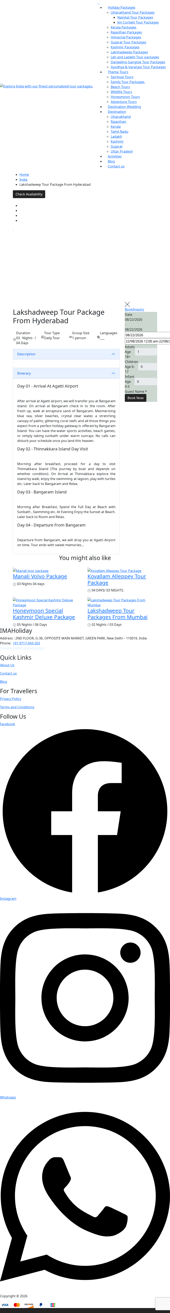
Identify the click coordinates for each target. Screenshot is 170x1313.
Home (24, 174)
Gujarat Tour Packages (128, 42)
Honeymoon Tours (125, 97)
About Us (7, 665)
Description (26, 354)
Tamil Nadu (119, 131)
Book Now (136, 398)
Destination (117, 111)
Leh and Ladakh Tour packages (135, 57)
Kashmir (117, 141)
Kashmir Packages (125, 47)
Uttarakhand (121, 116)
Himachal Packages (126, 37)
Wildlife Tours (121, 92)
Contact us (116, 166)
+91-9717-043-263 (26, 643)
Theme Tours (118, 72)
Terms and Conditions (17, 707)
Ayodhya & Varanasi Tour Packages (138, 67)
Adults (130, 347)
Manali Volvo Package (40, 576)
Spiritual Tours (122, 77)
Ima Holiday (37, 1296)
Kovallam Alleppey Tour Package (116, 579)
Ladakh (116, 136)
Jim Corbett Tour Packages (138, 22)
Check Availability (29, 194)
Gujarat (117, 146)
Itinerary (24, 373)
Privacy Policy (10, 699)
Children (131, 361)
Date (128, 314)
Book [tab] (129, 309)
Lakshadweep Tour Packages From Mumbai (117, 614)
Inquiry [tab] (138, 309)
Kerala (116, 126)
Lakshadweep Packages (129, 52)
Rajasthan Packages (126, 32)
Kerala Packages (123, 27)
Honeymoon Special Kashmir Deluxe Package (44, 614)
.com (40, 648)
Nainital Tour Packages (135, 17)
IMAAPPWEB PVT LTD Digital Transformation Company (105, 1296)
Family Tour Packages (128, 82)
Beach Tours (120, 87)
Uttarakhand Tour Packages (133, 12)
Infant (129, 376)
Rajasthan (118, 121)
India (23, 179)
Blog (3, 681)
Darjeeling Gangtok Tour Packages (138, 62)
